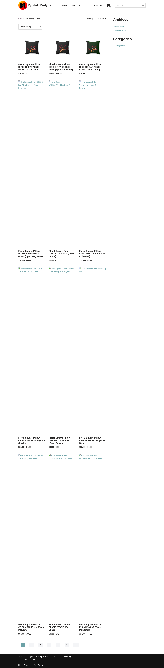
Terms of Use (56, 657)
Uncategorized (119, 46)
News (33, 659)
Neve (20, 665)
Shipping (67, 657)
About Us (98, 5)
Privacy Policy (42, 657)
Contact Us (23, 659)
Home (64, 5)
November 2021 (119, 31)
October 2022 (118, 26)
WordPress (38, 665)
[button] (80, 5)
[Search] (143, 5)
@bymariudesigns (26, 657)
